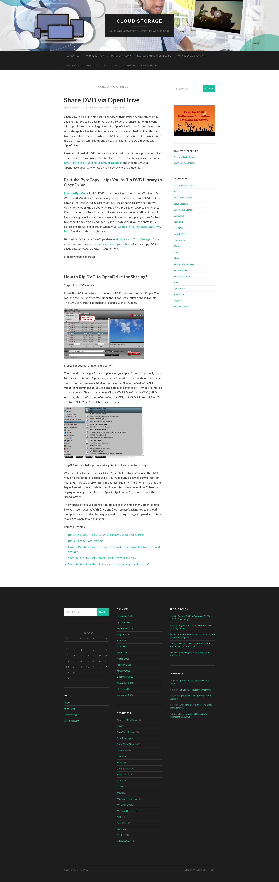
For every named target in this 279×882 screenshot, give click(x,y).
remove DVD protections (106, 162)
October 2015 (124, 688)
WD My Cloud (181, 306)
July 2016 (121, 640)
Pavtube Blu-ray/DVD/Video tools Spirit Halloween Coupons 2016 (190, 645)
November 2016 (125, 616)
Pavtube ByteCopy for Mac (114, 244)
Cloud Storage (139, 21)
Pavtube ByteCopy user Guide (154, 56)
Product (109, 65)
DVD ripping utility (76, 162)
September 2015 (125, 694)
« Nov (67, 678)
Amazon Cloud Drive (184, 185)
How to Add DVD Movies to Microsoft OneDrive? (189, 715)
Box (66, 231)
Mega (176, 258)
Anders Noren (200, 870)
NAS (176, 282)
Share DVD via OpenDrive (102, 100)
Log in (67, 702)
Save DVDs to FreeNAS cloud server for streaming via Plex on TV (108, 564)
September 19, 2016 (75, 107)
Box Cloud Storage (183, 197)
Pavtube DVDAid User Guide (82, 65)
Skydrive (178, 300)
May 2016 (122, 646)
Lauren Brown (99, 107)
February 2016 (124, 664)
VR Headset (147, 65)
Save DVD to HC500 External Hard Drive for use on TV (102, 557)
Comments (71, 714)
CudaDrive (179, 215)
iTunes (177, 252)
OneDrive (154, 226)
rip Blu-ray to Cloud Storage (133, 239)
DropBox (141, 226)
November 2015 (125, 682)
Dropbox (178, 221)
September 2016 (125, 628)
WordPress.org (71, 720)
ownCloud (179, 294)
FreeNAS (178, 227)
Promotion (128, 65)
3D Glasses (73, 56)
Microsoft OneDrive (184, 264)
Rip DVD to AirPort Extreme (85, 540)
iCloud (177, 246)
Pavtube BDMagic (95, 56)
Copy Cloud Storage (184, 209)
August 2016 (123, 634)
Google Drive (126, 226)
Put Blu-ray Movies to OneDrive (195, 689)
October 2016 (124, 622)
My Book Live (180, 270)
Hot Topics (179, 240)
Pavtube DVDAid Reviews (191, 56)
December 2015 (125, 676)
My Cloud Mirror (182, 276)
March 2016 (123, 658)
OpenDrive (179, 288)
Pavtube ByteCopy (121, 56)
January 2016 (123, 670)
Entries (69, 708)
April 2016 (122, 652)
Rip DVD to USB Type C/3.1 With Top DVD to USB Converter (106, 534)
